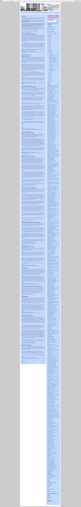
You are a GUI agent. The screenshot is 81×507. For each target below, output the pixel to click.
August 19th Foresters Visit (51, 126)
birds (31, 358)
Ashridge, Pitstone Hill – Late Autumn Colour (53, 225)
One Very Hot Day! (50, 390)
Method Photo (49, 489)
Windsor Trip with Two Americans (51, 280)
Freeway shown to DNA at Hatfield (52, 318)
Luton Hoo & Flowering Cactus (51, 136)
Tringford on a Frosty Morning (51, 237)
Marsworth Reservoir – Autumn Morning (52, 233)
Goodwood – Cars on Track (51, 388)
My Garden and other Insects (51, 293)
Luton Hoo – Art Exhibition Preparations (52, 182)
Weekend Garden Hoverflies (51, 139)
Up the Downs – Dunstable (27, 316)
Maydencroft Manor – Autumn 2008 (52, 454)
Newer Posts (23, 360)
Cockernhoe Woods (50, 428)
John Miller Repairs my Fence (51, 200)
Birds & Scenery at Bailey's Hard (51, 429)
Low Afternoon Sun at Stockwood (51, 86)
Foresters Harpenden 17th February (52, 198)
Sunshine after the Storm (50, 337)
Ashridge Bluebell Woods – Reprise (52, 295)
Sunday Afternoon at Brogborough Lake (52, 367)
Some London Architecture (51, 129)
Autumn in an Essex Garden (51, 341)
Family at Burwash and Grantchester (52, 426)
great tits (40, 358)
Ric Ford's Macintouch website (51, 482)
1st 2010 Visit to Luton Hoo (51, 320)
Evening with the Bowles (50, 433)
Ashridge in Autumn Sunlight (51, 232)
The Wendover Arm (50, 303)
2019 (49, 39)
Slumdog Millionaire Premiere (51, 456)
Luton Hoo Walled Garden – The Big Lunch (53, 377)
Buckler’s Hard (37, 358)
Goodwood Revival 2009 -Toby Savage (52, 358)
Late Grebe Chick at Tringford (51, 131)
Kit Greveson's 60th (50, 441)
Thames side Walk (49, 443)
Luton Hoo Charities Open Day (51, 363)
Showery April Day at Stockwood (51, 299)
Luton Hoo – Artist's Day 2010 (51, 252)
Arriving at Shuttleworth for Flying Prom (52, 124)
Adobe (48, 486)
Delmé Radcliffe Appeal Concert (51, 389)
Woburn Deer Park (50, 238)
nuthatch (43, 358)
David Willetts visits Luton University (52, 310)
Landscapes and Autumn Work (51, 240)
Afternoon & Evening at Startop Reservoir (53, 430)
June (50, 74)
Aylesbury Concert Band (27, 265)
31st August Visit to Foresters (51, 119)
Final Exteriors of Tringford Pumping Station (53, 257)
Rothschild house (24, 153)
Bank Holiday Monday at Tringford (52, 120)
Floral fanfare (25, 243)
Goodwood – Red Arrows (50, 383)
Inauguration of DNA (50, 434)
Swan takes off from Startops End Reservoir (53, 243)
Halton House (29, 152)
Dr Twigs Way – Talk (50, 378)
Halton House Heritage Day (28, 132)
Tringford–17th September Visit (51, 113)
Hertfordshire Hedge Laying (51, 202)
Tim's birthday (37, 265)
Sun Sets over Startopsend (51, 195)
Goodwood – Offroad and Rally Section (52, 384)
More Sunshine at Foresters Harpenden (52, 178)
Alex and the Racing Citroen (51, 336)
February (50, 78)
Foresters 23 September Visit (51, 112)
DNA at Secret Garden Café (51, 230)
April (49, 76)
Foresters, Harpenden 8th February (52, 201)
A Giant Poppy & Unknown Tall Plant (52, 396)
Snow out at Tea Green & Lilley (51, 435)
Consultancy (49, 496)
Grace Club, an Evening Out (51, 148)
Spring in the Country (50, 177)
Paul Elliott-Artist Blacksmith (51, 313)
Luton (27, 243)
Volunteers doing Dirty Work (51, 181)
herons (24, 294)
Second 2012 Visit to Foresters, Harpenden (53, 85)
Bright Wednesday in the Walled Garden (52, 302)
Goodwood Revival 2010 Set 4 (51, 250)
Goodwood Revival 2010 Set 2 (51, 248)
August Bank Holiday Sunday (51, 121)
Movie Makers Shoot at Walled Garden (52, 416)
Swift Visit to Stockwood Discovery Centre (53, 263)
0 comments (33, 51)
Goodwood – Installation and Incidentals (52, 386)
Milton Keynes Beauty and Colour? (52, 339)
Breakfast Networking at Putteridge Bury (52, 229)
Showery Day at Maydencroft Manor (52, 298)
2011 (49, 48)
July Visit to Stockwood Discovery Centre (53, 275)
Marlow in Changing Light (50, 210)
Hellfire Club (28, 312)
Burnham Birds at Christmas (51, 216)
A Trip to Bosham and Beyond (51, 260)
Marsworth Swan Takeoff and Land (52, 235)
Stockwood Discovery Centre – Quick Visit (53, 287)
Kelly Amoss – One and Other (51, 359)
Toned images (49, 451)
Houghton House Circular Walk (51, 132)
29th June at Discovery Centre (51, 145)
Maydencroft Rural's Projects (51, 453)
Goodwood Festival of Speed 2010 (52, 279)
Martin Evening (49, 481)
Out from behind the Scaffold (51, 94)
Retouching (49, 495)
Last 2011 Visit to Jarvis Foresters (52, 93)
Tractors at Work (49, 419)
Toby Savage (41, 129)
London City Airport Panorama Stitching (52, 382)
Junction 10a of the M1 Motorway (29, 188)
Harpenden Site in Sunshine (51, 209)
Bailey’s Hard (25, 358)
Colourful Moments (50, 316)
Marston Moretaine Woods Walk (50, 31)
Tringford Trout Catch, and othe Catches (52, 256)
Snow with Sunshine (50, 438)
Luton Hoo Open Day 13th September (52, 362)
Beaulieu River (29, 358)
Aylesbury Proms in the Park (28, 246)
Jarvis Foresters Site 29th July (51, 135)
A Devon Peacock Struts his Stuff (51, 174)
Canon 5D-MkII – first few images (51, 452)
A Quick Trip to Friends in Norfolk (51, 365)
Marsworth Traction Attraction (51, 147)
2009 (49, 81)
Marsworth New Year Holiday (51, 88)
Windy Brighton (49, 455)
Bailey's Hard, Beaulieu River (51, 259)
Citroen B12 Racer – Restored (51, 317)
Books (48, 498)
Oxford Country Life (50, 300)
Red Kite (35, 312)
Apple (48, 490)
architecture (25, 152)
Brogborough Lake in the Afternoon (52, 277)
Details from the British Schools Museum (52, 379)
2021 (49, 37)
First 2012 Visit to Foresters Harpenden (52, 87)
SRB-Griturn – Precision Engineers (52, 234)
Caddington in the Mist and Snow (51, 436)
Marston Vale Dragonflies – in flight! (52, 246)
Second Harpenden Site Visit (51, 227)
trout (28, 294)
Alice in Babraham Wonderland (51, 278)
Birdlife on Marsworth (50, 199)
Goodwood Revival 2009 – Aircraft (52, 357)
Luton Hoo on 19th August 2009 (51, 364)
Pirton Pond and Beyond (50, 290)
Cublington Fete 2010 (50, 283)
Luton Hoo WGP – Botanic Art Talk (52, 427)
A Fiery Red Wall (49, 242)
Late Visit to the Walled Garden (51, 284)
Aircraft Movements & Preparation (52, 370)
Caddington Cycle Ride (50, 393)
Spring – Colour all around (50, 309)
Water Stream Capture (50, 437)
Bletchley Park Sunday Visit (51, 118)
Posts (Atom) (27, 362)
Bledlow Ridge (25, 268)
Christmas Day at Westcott (51, 90)
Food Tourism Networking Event (29, 34)
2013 (49, 46)
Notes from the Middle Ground (51, 491)
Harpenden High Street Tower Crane (52, 228)
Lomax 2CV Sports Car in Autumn (51, 340)
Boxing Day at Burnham (50, 89)
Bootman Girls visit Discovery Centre (52, 196)
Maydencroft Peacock (50, 421)
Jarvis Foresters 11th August (51, 128)
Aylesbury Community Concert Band (52, 432)
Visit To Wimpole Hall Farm (51, 315)
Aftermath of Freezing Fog (50, 217)
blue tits (34, 358)
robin (26, 294)
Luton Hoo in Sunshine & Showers (52, 397)
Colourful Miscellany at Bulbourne (51, 312)
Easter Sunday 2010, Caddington (51, 311)
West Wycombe (38, 312)
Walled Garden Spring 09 (50, 417)
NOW (39, 28)
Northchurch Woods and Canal (51, 425)
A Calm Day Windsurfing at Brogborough (52, 415)
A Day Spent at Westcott (50, 306)
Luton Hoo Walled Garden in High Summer (53, 368)
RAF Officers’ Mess (40, 152)
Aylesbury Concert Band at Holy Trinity (52, 208)
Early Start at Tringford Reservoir (51, 297)
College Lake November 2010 (51, 226)
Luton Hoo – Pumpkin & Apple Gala (52, 458)
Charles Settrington (26, 129)
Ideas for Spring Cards (50, 418)
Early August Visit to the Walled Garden (52, 130)
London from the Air (50, 424)
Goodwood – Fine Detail (50, 387)
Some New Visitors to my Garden (51, 134)
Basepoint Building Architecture (51, 423)
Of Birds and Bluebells (50, 296)
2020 (49, 38)
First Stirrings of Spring (50, 431)
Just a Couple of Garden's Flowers (52, 414)
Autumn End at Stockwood (51, 95)
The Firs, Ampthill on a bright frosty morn (52, 213)
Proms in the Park (32, 265)
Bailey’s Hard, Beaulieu (27, 345)
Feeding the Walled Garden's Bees (52, 361)
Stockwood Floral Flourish (50, 253)
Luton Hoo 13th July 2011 (50, 140)
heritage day (32, 152)
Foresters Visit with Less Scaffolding (52, 96)
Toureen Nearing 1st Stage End (51, 176)
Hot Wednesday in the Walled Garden (52, 391)
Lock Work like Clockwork (50, 282)
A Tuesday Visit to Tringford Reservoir (52, 281)
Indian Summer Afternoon (50, 459)
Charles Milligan (49, 485)
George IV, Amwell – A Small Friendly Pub (52, 413)
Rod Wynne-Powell (27, 51)
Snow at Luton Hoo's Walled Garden (52, 444)
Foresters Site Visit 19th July (51, 138)
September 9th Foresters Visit (51, 116)
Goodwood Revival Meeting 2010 (29, 86)
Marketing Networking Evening (51, 197)
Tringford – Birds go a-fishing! (51, 137)
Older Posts (43, 360)
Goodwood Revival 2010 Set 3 (51, 249)
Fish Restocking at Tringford (51, 127)
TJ (47, 502)
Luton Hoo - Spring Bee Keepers (51, 307)
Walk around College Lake (50, 314)
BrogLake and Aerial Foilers (50, 29)
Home (33, 360)
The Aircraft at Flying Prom (51, 123)
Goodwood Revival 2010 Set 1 (51, 247)
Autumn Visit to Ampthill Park (51, 239)
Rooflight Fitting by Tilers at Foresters (52, 114)
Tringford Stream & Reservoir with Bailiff (52, 304)
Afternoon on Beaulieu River (51, 111)
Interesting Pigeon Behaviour (51, 292)
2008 (49, 82)
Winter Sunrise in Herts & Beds (51, 450)
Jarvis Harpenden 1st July (51, 144)
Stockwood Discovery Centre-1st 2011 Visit (53, 204)
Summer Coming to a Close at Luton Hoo (52, 360)
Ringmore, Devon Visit (50, 173)
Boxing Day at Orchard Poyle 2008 (52, 448)
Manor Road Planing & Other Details (52, 371)
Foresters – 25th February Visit (51, 194)
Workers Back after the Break (51, 214)
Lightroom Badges (49, 335)
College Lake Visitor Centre (51, 291)
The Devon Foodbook (50, 488)
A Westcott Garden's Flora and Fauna (52, 301)
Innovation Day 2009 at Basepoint (51, 422)
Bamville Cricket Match (50, 369)
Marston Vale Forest (26, 56)
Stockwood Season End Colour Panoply (52, 115)
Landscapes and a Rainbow (51, 420)
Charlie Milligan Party (50, 231)
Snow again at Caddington (50, 440)
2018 (49, 40)
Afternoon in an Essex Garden (51, 289)
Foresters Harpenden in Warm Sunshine (52, 175)
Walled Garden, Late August (51, 366)
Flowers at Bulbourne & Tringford (51, 305)
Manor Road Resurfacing (50, 372)
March (50, 77)
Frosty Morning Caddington (51, 442)
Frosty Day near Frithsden (51, 447)
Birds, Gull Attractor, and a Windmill (52, 109)
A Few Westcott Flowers (50, 133)
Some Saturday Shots (50, 244)
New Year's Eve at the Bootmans (51, 446)
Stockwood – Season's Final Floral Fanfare (31, 222)
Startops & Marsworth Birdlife (51, 110)
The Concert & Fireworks (50, 122)
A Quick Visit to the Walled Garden (52, 308)
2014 (49, 45)
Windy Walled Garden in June (51, 392)
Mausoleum (32, 312)
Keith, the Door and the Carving (51, 319)
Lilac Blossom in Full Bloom (51, 294)
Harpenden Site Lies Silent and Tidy (52, 215)
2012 (49, 47)
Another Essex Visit (50, 276)
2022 (49, 36)
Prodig (48, 487)
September (50, 54)
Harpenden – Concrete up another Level (52, 203)
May (49, 75)
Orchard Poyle (49, 449)
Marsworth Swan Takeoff (50, 236)
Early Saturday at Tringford (51, 125)
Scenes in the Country (50, 445)
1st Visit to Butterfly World (50, 285)
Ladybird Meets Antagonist (51, 373)
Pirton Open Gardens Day (50, 286)
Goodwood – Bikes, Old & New (51, 385)
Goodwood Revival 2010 (36, 129)
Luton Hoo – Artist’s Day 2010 (28, 156)
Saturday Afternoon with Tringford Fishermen (32, 286)
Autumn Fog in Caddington (51, 460)
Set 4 (22, 127)
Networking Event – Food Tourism (52, 245)
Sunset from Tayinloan (50, 398)
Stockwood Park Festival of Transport (52, 288)
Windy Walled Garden (50, 117)
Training (48, 494)
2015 (49, 44)
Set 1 (22, 124)
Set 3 (22, 126)
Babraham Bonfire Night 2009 (51, 338)
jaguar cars (35, 152)
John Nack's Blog (49, 483)
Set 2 (22, 125)
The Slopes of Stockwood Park (51, 439)
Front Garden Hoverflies (50, 143)
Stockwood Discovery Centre (32, 243)
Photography (49, 497)
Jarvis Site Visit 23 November (51, 224)
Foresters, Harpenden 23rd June (51, 146)
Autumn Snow (49, 457)
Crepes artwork (31, 129)
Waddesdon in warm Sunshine (51, 108)
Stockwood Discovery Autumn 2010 (52, 241)
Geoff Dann (49, 484)
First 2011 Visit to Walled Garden (51, 205)
